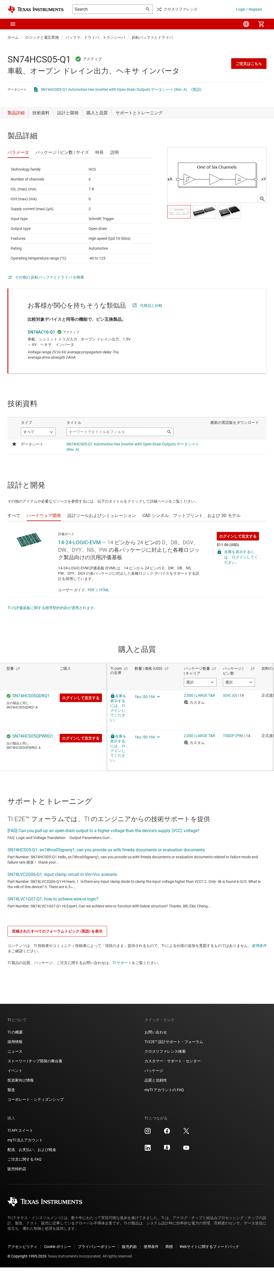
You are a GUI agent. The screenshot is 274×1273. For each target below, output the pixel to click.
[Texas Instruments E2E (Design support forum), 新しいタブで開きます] (167, 1149)
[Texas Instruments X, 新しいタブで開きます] (186, 1133)
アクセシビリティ (22, 1246)
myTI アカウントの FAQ (164, 1090)
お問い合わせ (155, 1032)
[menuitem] (246, 24)
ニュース (14, 1051)
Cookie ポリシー (57, 1246)
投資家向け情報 (20, 1080)
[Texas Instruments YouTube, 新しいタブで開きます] (186, 1149)
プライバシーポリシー (96, 1246)
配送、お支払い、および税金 (31, 1149)
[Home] (35, 9)
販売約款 (129, 1246)
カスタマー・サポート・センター (172, 1061)
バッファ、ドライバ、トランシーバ (95, 37)
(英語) (196, 89)
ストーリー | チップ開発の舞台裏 (34, 1061)
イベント (14, 1070)
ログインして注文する (238, 536)
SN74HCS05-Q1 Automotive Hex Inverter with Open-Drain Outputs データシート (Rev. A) (114, 89)
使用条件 (259, 945)
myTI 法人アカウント (25, 1140)
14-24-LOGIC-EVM (79, 542)
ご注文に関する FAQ (24, 1159)
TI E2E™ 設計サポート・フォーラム (173, 1042)
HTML (104, 590)
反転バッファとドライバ (152, 37)
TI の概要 (15, 1032)
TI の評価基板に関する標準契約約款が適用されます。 (52, 608)
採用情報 (14, 1042)
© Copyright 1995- (27, 1256)
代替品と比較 (151, 305)
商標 (169, 1246)
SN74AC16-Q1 (41, 332)
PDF (91, 590)
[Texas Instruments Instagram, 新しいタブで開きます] (147, 1133)
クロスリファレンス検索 (165, 1051)
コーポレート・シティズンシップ (35, 1099)
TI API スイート (20, 1130)
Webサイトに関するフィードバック (209, 1246)
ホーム (13, 37)
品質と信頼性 (155, 1080)
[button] (12, 24)
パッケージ (153, 1070)
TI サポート (122, 963)
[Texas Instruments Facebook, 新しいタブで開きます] (167, 1133)
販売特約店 (16, 1169)
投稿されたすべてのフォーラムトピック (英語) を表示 (57, 931)
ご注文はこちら (249, 63)
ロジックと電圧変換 (42, 37)
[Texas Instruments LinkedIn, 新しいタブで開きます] (147, 1149)
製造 (11, 1090)
